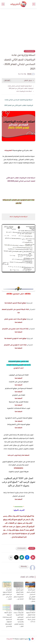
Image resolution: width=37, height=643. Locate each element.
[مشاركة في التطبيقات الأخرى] (11, 557)
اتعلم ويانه (8, 150)
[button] (27, 557)
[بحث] (3, 4)
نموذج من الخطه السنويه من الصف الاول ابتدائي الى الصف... (7, 594)
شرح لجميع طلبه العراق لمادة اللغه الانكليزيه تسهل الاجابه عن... (18, 594)
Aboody (29, 74)
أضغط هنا (18, 378)
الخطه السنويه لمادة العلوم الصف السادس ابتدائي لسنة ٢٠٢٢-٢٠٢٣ (30, 617)
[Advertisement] (18, 30)
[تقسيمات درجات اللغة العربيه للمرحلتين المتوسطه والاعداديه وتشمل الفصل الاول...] (19, 607)
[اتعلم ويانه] (18, 4)
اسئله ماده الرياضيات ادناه (24, 91)
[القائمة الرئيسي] (34, 4)
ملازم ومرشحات (29, 51)
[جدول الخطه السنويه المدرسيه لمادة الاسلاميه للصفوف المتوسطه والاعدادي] (7, 607)
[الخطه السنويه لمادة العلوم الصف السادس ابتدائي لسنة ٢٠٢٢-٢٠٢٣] (30, 607)
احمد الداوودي (19, 368)
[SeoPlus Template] (29, 639)
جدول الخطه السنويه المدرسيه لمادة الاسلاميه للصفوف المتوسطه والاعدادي (7, 619)
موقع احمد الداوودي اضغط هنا (15, 338)
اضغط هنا (18, 412)
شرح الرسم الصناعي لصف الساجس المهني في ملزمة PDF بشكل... (31, 595)
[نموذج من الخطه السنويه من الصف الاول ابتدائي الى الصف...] (7, 584)
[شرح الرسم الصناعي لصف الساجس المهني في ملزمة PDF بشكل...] (30, 584)
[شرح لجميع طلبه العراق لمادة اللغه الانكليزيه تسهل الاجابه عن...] (19, 584)
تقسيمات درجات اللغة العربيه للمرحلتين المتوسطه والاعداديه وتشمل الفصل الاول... (18, 619)
